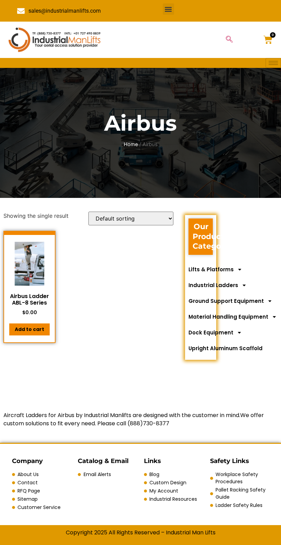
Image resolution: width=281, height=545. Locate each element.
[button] (168, 9)
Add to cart (29, 329)
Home (131, 144)
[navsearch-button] (229, 40)
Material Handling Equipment (228, 316)
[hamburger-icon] (273, 63)
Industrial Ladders (213, 285)
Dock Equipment (210, 332)
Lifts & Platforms (211, 269)
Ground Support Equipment (226, 301)
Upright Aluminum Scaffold (225, 348)
